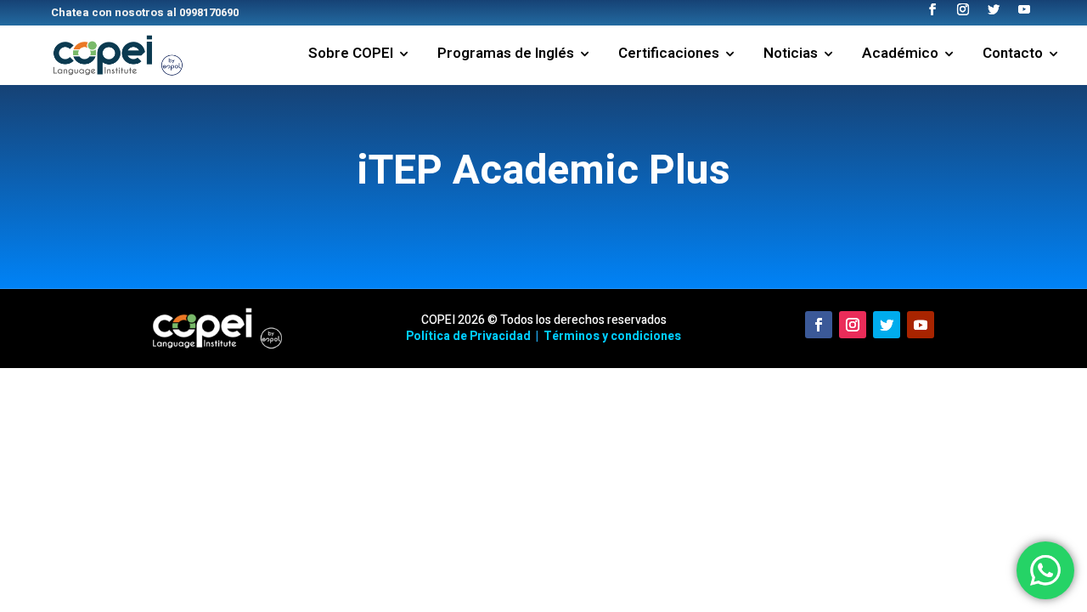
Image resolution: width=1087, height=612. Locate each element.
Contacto (1013, 56)
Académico (900, 56)
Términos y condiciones (612, 336)
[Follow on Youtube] (920, 324)
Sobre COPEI (350, 56)
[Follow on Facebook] (818, 324)
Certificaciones (668, 56)
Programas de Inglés (505, 56)
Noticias (790, 56)
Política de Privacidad (468, 336)
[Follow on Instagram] (852, 324)
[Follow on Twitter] (886, 324)
